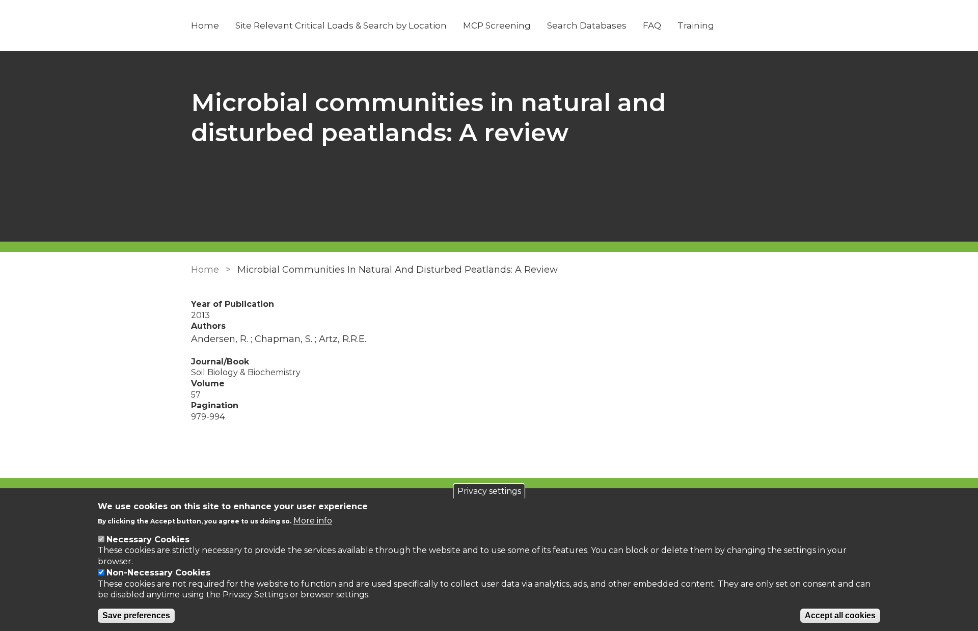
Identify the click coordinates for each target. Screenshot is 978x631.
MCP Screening (497, 25)
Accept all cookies (840, 615)
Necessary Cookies (147, 539)
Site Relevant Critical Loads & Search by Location (341, 25)
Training (695, 25)
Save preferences (136, 615)
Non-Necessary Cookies (158, 572)
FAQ (652, 25)
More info (312, 520)
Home (205, 25)
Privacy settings (489, 491)
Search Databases (587, 25)
